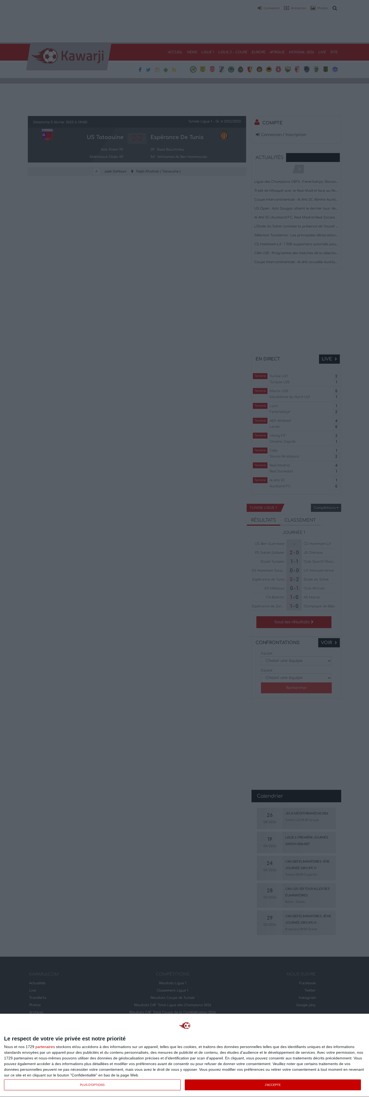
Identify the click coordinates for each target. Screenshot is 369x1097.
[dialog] (184, 1055)
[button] (268, 8)
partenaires (45, 1047)
